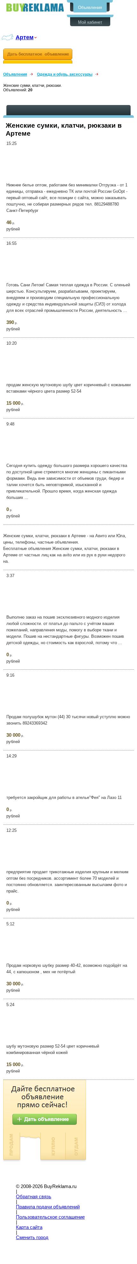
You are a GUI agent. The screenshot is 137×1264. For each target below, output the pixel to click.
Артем (24, 37)
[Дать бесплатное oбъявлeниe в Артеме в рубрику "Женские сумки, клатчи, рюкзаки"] (37, 56)
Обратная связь (33, 1196)
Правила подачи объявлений (48, 1206)
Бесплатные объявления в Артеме (35, 7)
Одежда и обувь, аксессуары (64, 74)
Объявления (90, 7)
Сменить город (32, 1237)
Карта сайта (29, 1227)
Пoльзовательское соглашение (50, 1217)
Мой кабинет (90, 22)
